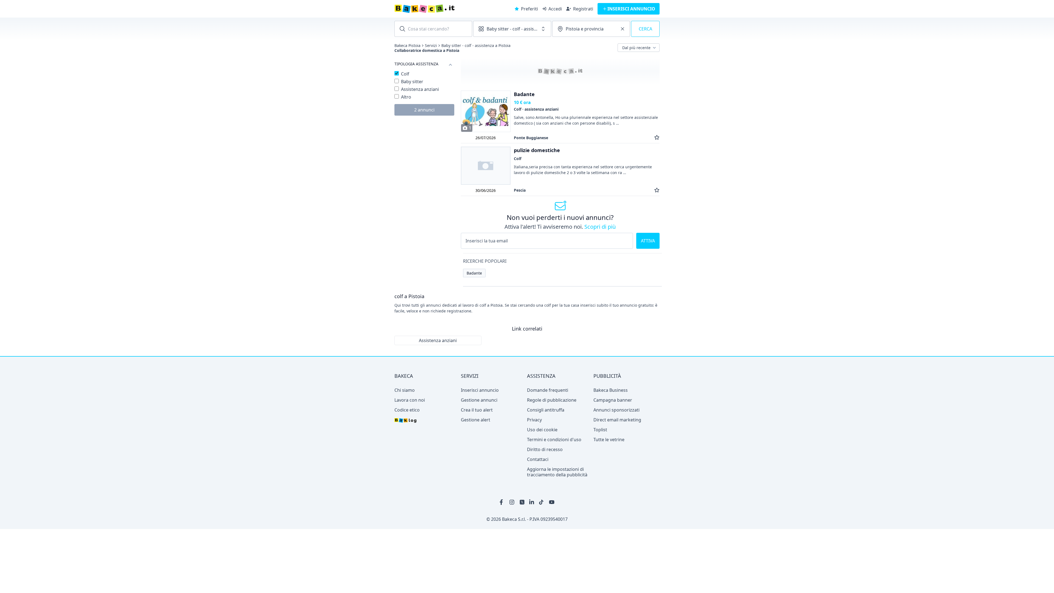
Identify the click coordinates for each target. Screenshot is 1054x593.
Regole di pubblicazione (551, 400)
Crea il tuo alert (477, 410)
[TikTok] (542, 502)
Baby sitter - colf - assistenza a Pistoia (476, 45)
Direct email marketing (617, 420)
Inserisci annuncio (480, 390)
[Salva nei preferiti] (657, 138)
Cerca (645, 29)
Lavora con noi (409, 400)
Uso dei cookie (542, 430)
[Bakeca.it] (444, 8)
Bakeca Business (610, 390)
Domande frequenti (547, 390)
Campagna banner (612, 400)
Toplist (600, 430)
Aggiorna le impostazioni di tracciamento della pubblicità (557, 472)
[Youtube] (551, 502)
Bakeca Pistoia (407, 45)
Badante (474, 273)
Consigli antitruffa (545, 410)
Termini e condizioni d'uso (554, 440)
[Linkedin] (532, 502)
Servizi (431, 45)
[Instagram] (512, 502)
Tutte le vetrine (608, 440)
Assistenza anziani (438, 340)
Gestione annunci (479, 400)
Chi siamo (404, 390)
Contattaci (537, 459)
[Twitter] (522, 502)
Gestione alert (475, 420)
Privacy (534, 420)
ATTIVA (648, 241)
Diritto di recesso (545, 449)
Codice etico (407, 410)
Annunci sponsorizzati (616, 410)
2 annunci (424, 110)
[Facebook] (502, 502)
